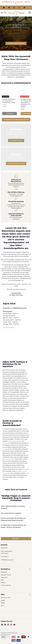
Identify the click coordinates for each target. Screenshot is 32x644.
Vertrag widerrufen (6, 585)
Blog (2, 605)
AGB (2, 580)
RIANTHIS (8, 635)
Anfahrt (3, 603)
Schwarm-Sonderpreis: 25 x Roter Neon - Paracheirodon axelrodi (8, 100)
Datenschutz (4, 577)
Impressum (4, 572)
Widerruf (3, 582)
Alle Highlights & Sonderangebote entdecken (16, 119)
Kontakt (3, 600)
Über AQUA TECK (5, 598)
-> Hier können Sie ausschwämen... (16, 43)
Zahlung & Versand (6, 575)
